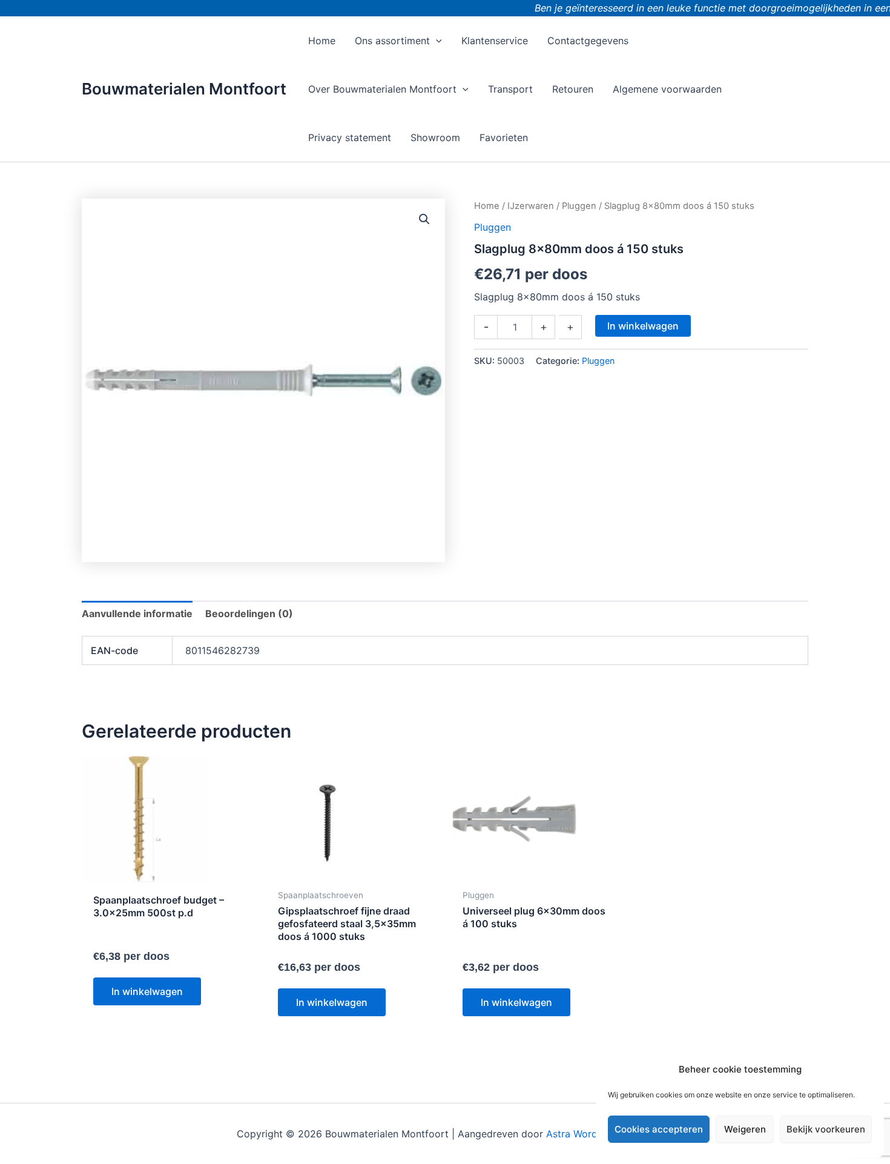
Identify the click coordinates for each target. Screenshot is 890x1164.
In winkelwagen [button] (147, 991)
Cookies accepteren (659, 1129)
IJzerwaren (530, 205)
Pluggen (579, 205)
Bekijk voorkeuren (825, 1129)
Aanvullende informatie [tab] (137, 613)
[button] (436, 40)
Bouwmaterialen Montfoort (184, 88)
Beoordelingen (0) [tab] (249, 613)
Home (486, 205)
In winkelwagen (643, 326)
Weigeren (745, 1129)
